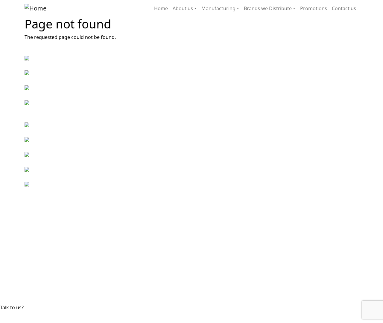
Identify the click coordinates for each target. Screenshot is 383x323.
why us (132, 245)
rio (213, 259)
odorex (218, 252)
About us (183, 8)
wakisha (219, 288)
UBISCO (218, 281)
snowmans (222, 274)
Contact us (344, 8)
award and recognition (150, 252)
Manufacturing (218, 8)
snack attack (223, 266)
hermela (219, 238)
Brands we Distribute (268, 8)
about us (134, 238)
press (130, 274)
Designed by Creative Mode (327, 319)
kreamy (218, 245)
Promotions (313, 8)
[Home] (35, 8)
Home (161, 8)
